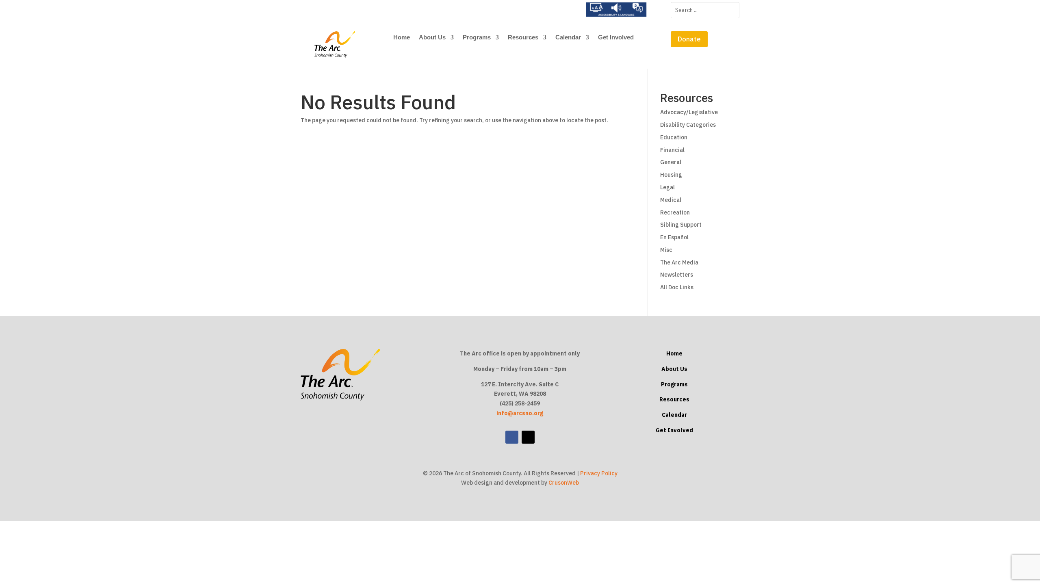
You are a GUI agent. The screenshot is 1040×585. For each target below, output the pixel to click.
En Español (674, 237)
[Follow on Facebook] (511, 437)
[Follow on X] (528, 437)
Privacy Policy (599, 473)
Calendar (568, 38)
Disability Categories (688, 124)
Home (401, 38)
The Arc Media (679, 262)
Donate (689, 39)
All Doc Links (676, 287)
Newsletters (676, 274)
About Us (432, 38)
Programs (477, 38)
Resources (523, 38)
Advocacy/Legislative (689, 112)
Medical (670, 200)
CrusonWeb (563, 482)
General (670, 162)
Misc (666, 250)
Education (673, 137)
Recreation (675, 212)
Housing (671, 174)
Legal (667, 187)
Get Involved (616, 38)
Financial (672, 150)
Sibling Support (681, 224)
